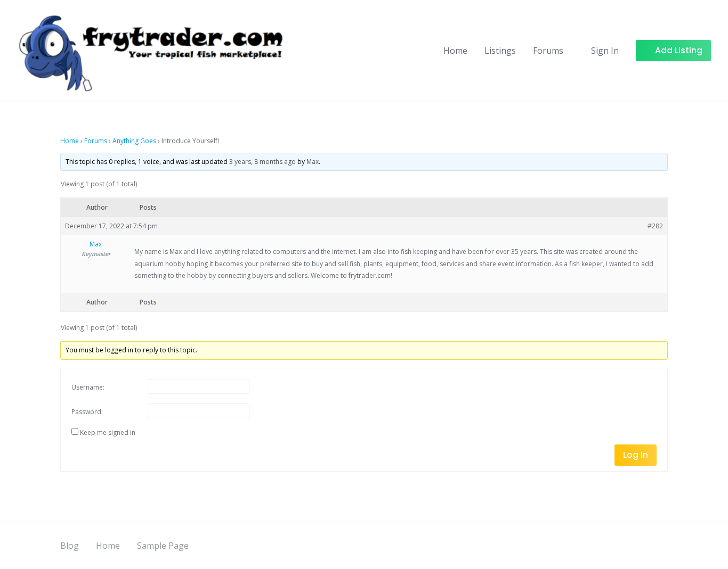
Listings (500, 50)
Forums (548, 50)
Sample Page (163, 545)
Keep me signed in (107, 432)
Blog (69, 545)
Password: (87, 411)
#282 (655, 225)
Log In (635, 455)
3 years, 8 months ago (262, 161)
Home (455, 50)
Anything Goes (134, 140)
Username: (87, 387)
